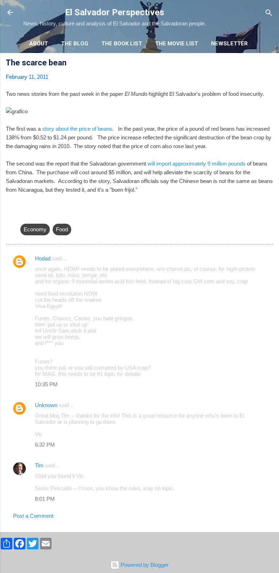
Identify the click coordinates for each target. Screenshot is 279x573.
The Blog (74, 43)
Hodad (42, 258)
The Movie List (176, 43)
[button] (268, 64)
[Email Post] (24, 215)
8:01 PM (45, 499)
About (38, 43)
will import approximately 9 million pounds (196, 163)
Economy (35, 229)
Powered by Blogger (144, 565)
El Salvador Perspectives (114, 12)
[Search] (268, 13)
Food (62, 229)
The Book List (121, 43)
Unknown (46, 405)
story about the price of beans (77, 129)
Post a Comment (33, 516)
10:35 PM (46, 384)
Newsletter (229, 43)
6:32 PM (45, 445)
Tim (39, 465)
